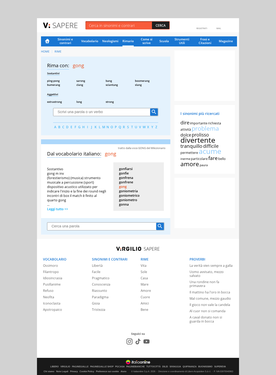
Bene (144, 309)
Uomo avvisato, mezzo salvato (207, 274)
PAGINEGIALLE (80, 367)
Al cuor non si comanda (207, 311)
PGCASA (120, 367)
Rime (58, 51)
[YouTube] (146, 341)
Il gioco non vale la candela (210, 305)
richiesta (214, 123)
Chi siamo (49, 371)
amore (189, 164)
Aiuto (123, 371)
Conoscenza (101, 284)
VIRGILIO (65, 367)
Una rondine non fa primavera (204, 284)
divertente (197, 140)
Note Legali (62, 371)
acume (210, 151)
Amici (145, 303)
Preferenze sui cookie (107, 371)
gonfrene (126, 182)
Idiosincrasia (52, 278)
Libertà (97, 265)
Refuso (48, 290)
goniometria (128, 191)
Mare (145, 284)
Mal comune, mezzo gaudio (210, 298)
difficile (211, 146)
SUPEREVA (220, 367)
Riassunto (99, 290)
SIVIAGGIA (175, 367)
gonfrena (126, 177)
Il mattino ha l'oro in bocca (210, 292)
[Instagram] (129, 341)
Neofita (48, 297)
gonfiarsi (126, 169)
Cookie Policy (87, 371)
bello (222, 159)
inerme (185, 159)
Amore (146, 290)
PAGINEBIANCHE (135, 367)
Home (47, 41)
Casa (144, 278)
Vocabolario (89, 41)
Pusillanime (52, 284)
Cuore (145, 297)
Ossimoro (50, 265)
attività (185, 129)
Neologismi (110, 41)
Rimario (128, 41)
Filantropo (51, 272)
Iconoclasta (51, 303)
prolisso (200, 134)
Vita (143, 265)
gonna (124, 204)
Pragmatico (101, 278)
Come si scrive (146, 41)
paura (204, 165)
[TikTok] (138, 341)
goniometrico (129, 195)
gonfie (124, 173)
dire (184, 122)
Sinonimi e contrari (65, 41)
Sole (144, 272)
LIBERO (54, 367)
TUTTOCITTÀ (153, 367)
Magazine (226, 41)
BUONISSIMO (205, 367)
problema (205, 128)
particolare (199, 159)
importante (198, 123)
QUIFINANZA (190, 367)
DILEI (165, 367)
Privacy (74, 371)
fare (213, 157)
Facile (96, 272)
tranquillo (191, 146)
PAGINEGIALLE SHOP (102, 367)
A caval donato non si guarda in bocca (206, 319)
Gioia (96, 303)
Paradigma (100, 297)
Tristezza (98, 309)
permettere (189, 152)
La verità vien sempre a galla (211, 265)
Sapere (65, 25)
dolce (185, 135)
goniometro (128, 200)
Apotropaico (52, 309)
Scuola (164, 41)
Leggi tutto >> (57, 209)
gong (123, 186)
